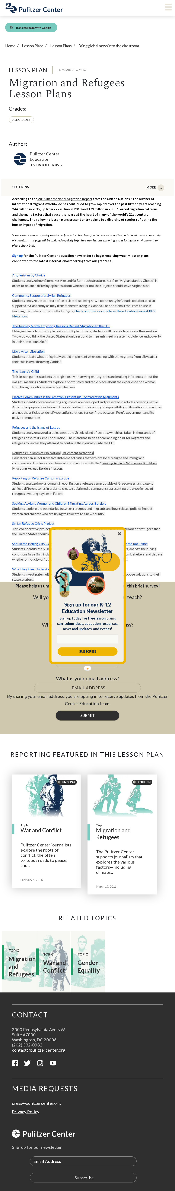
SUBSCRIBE (87, 651)
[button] (87, 607)
